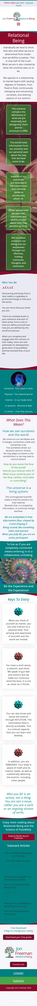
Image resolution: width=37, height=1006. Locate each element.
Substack (18, 980)
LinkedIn (19, 973)
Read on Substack (18, 865)
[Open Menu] (18, 24)
